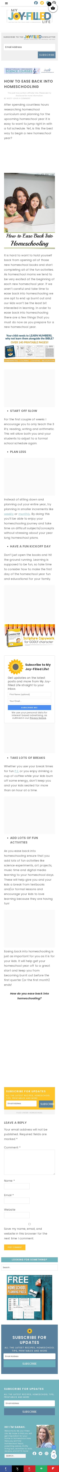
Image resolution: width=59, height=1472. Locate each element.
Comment (12, 1147)
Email (9, 1195)
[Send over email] (41, 1468)
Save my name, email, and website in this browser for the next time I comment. (25, 1233)
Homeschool (36, 1112)
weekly (9, 514)
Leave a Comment (21, 98)
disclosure (20, 96)
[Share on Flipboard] (53, 1468)
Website (9, 1209)
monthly (24, 514)
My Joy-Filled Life (29, 16)
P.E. (17, 771)
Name (9, 1181)
